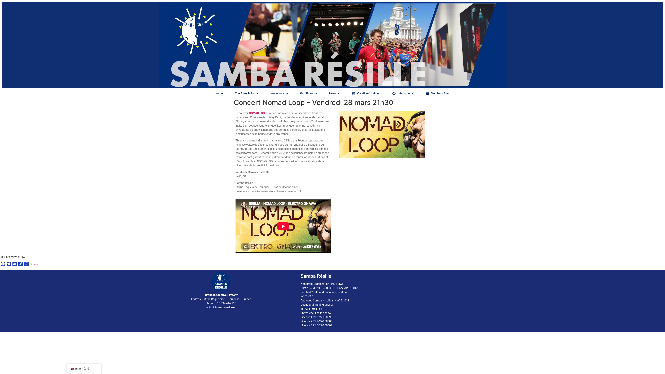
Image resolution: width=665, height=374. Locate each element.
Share (34, 264)
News (332, 93)
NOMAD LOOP (258, 113)
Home (219, 93)
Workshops (278, 93)
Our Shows (307, 93)
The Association (245, 93)
